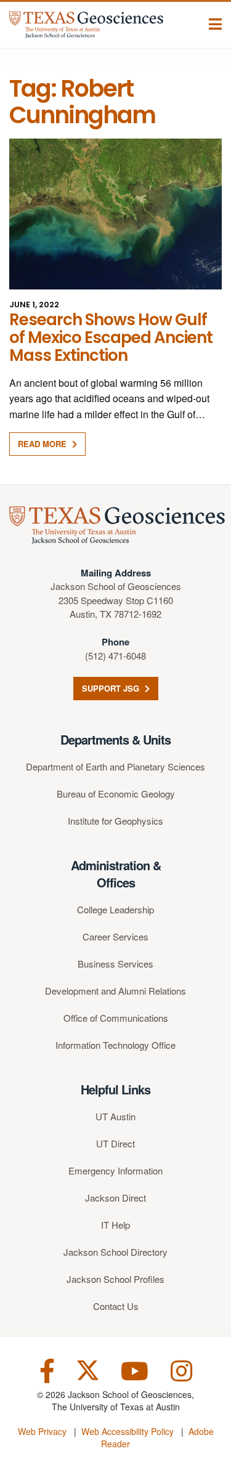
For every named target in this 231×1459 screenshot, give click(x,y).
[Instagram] (181, 1369)
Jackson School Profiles (115, 1278)
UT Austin (115, 1116)
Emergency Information (115, 1170)
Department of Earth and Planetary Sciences (115, 766)
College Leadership (115, 909)
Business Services (115, 963)
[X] (88, 1369)
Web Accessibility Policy (127, 1431)
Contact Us (116, 1305)
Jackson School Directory (115, 1251)
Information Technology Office (115, 1044)
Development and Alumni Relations (115, 990)
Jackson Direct (115, 1197)
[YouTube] (134, 1369)
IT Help (115, 1224)
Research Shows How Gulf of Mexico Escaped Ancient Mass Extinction (111, 338)
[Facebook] (47, 1369)
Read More (43, 444)
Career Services (115, 936)
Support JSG (112, 688)
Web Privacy (42, 1431)
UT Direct (115, 1143)
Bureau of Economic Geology (116, 793)
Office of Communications (115, 1017)
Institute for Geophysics (115, 820)
